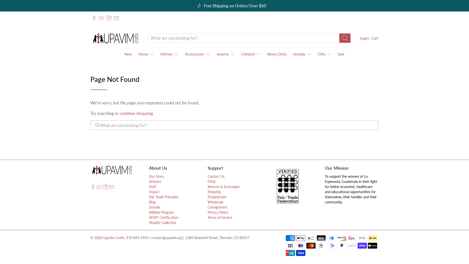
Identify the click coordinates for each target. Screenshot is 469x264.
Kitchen (166, 54)
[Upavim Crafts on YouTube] (101, 18)
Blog (152, 202)
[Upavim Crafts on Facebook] (94, 18)
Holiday (299, 54)
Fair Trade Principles (164, 197)
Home (143, 54)
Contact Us (216, 176)
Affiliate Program (161, 212)
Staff (152, 187)
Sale (341, 54)
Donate (154, 207)
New (128, 54)
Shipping (214, 192)
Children (248, 54)
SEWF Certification (163, 217)
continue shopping (136, 113)
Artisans (155, 181)
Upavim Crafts (114, 238)
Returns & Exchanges (224, 187)
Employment (217, 197)
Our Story (156, 176)
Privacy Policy (218, 212)
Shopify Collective (162, 222)
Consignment (217, 207)
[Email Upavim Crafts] (116, 18)
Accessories (194, 54)
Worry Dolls (277, 54)
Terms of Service (220, 217)
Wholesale (215, 202)
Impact (154, 192)
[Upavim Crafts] (115, 38)
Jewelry (222, 54)
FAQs (212, 181)
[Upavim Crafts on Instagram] (109, 18)
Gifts (322, 54)
